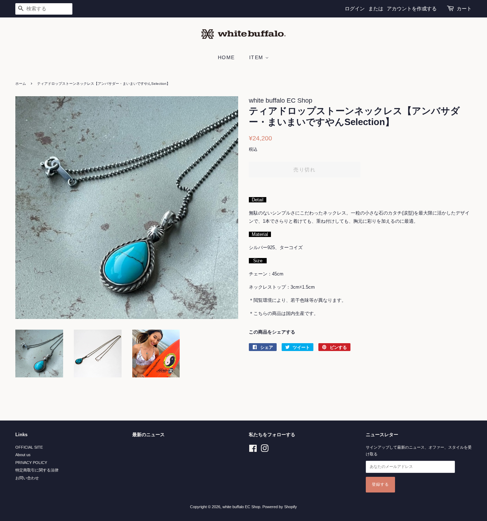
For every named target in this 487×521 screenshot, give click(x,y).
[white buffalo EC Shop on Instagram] (264, 450)
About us (23, 455)
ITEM (257, 57)
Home (226, 57)
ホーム (20, 84)
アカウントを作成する (412, 8)
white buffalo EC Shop (241, 507)
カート (464, 8)
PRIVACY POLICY (31, 462)
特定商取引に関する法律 (36, 470)
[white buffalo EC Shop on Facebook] (253, 450)
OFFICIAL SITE (29, 447)
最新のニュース (148, 434)
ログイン (355, 8)
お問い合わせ (27, 478)
